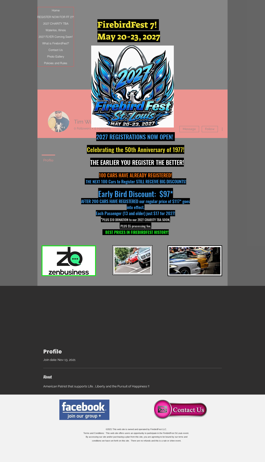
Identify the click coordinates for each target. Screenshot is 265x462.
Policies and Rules (55, 63)
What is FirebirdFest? (55, 43)
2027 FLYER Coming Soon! (56, 37)
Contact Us (55, 50)
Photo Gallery (55, 56)
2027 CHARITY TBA (55, 23)
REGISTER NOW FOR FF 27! (56, 17)
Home (56, 10)
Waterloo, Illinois (56, 30)
